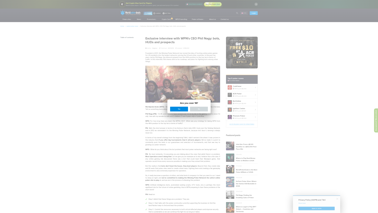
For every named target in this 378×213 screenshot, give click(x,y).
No (199, 109)
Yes (179, 109)
